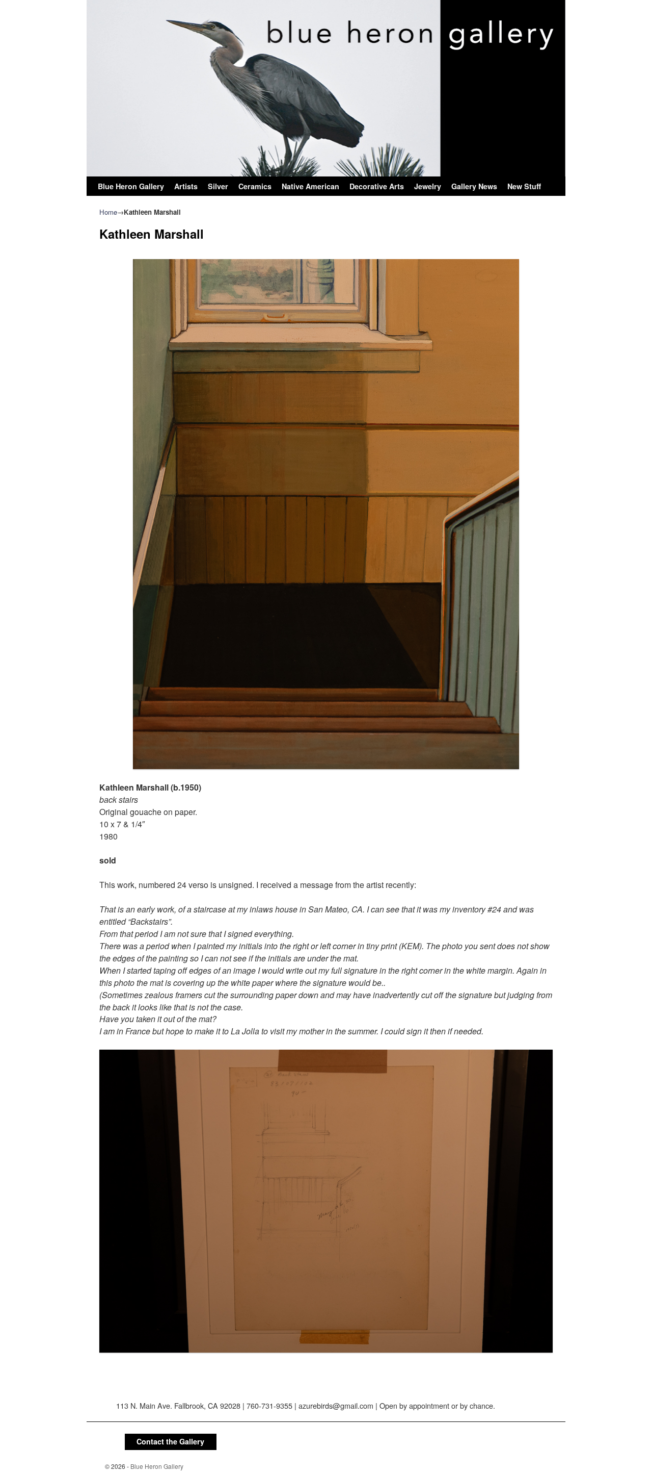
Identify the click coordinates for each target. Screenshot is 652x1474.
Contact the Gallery (170, 1441)
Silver (218, 186)
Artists (186, 186)
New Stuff (524, 186)
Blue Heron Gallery (131, 186)
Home (108, 212)
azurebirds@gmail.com (335, 1405)
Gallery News (474, 186)
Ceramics (254, 186)
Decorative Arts (376, 186)
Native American (310, 186)
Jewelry (427, 186)
